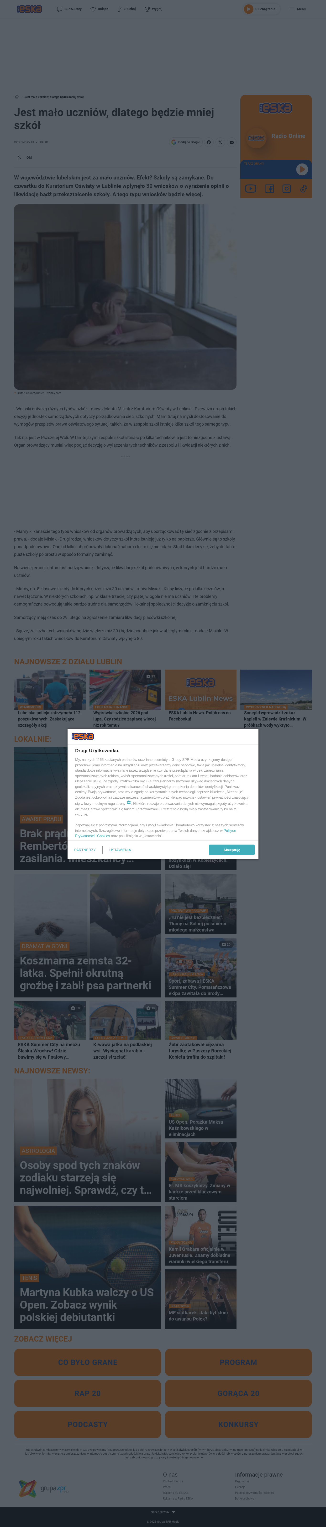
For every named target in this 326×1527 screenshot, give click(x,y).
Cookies (103, 836)
